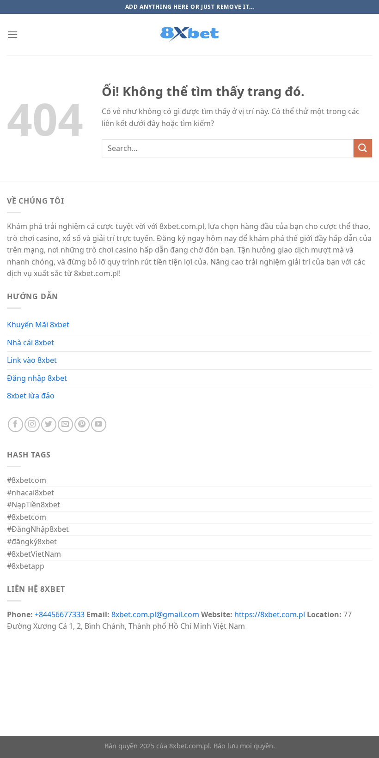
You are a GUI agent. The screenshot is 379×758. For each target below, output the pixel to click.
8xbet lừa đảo (31, 396)
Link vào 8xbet (32, 360)
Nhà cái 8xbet (30, 342)
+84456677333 (60, 614)
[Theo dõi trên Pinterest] (82, 424)
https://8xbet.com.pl (269, 614)
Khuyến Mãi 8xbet (38, 324)
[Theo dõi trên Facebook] (15, 424)
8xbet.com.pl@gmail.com (155, 614)
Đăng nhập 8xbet (37, 378)
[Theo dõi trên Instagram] (32, 424)
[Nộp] (363, 148)
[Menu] (12, 34)
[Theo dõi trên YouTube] (98, 424)
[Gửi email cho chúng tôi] (65, 424)
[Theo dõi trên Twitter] (48, 424)
